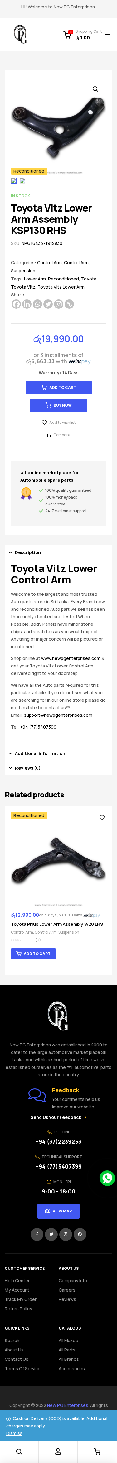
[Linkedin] (27, 304)
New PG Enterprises (67, 1405)
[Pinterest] (80, 1234)
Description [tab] (28, 552)
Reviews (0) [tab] (28, 768)
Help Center (17, 1281)
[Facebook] (16, 304)
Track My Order (21, 1299)
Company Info (73, 1281)
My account (17, 1290)
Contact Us (16, 1359)
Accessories (72, 1368)
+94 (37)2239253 (58, 1141)
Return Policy (18, 1309)
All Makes (68, 1340)
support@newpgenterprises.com (58, 715)
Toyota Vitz (23, 287)
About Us (14, 1350)
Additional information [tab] (40, 753)
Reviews (67, 1299)
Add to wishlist (62, 422)
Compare (61, 434)
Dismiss (14, 1433)
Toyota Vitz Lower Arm (61, 287)
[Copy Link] (69, 304)
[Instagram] (58, 304)
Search (12, 1340)
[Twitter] (48, 304)
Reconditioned (63, 279)
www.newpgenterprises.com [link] (70, 658)
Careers (67, 1290)
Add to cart (62, 387)
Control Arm (49, 262)
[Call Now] (107, 1178)
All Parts (67, 1350)
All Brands (69, 1359)
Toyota (88, 279)
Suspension (23, 271)
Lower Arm (35, 279)
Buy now (63, 405)
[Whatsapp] (37, 304)
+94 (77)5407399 (38, 727)
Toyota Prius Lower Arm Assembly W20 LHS (57, 924)
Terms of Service (23, 1368)
